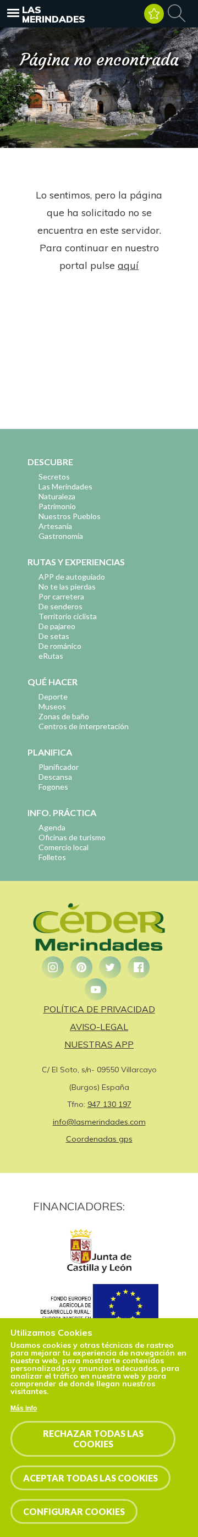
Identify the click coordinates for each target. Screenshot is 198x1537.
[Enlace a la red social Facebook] (139, 967)
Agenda (51, 827)
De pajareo (56, 626)
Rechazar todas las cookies (93, 1438)
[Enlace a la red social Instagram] (53, 967)
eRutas (50, 655)
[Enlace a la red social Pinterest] (81, 967)
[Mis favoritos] (154, 14)
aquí (128, 265)
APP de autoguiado (71, 576)
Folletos (52, 857)
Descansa (55, 776)
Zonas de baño (63, 716)
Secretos (54, 476)
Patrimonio (57, 506)
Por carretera (61, 596)
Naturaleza (56, 496)
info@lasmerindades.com (99, 1122)
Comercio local (63, 847)
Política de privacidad (99, 1009)
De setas (53, 636)
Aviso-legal (99, 1026)
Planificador (58, 767)
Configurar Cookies (74, 1511)
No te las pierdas (67, 586)
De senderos (60, 606)
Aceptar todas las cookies (90, 1478)
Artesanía (55, 526)
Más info (23, 1408)
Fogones (53, 786)
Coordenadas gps (99, 1139)
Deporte (53, 696)
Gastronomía (60, 536)
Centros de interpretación (83, 726)
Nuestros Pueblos (69, 516)
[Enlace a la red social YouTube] (96, 989)
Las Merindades (53, 14)
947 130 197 (109, 1104)
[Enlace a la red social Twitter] (110, 967)
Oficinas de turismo (72, 837)
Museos (52, 706)
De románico (59, 646)
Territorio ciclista (67, 616)
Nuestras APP (99, 1044)
